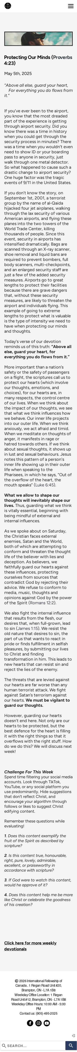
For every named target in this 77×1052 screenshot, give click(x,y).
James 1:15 (28, 628)
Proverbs (62, 57)
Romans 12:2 (42, 602)
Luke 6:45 (44, 484)
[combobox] (32, 1045)
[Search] (71, 1045)
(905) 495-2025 (46, 1013)
